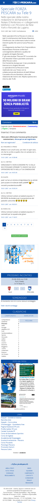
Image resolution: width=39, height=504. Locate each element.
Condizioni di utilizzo (30, 142)
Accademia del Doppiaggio (11, 438)
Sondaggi (9, 473)
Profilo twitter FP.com (9, 429)
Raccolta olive (6, 420)
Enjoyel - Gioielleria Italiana (11, 418)
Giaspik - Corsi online (9, 422)
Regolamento (10, 475)
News (29, 468)
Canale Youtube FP (8, 431)
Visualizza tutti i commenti (19, 236)
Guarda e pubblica (19, 409)
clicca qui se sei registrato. (25, 139)
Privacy (29, 480)
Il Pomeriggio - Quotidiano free (12, 424)
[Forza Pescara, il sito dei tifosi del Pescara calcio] (24, 2)
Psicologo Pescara (8, 445)
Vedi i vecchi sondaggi (9, 306)
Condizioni (29, 478)
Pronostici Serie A (7, 447)
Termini (19, 502)
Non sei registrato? (8, 142)
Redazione (29, 483)
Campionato (29, 473)
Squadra (29, 471)
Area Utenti (10, 468)
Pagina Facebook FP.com (10, 427)
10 (5, 228)
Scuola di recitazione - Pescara (12, 440)
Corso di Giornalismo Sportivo (12, 433)
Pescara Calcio (6, 449)
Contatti (29, 475)
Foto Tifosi (10, 471)
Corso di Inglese (7, 436)
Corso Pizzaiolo (7, 443)
